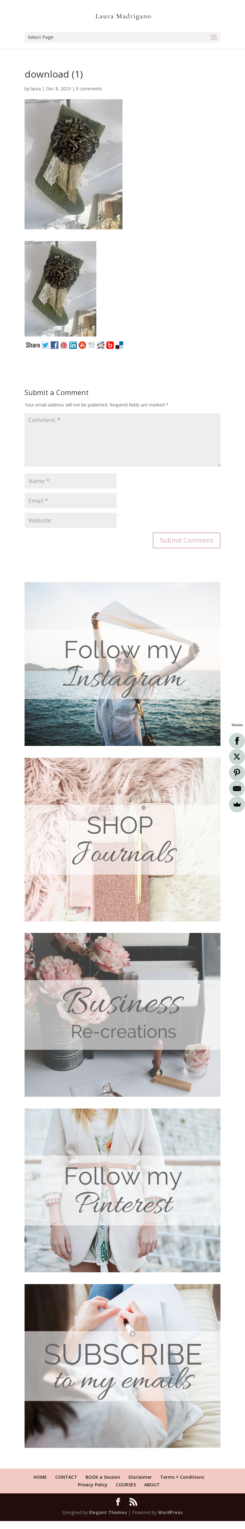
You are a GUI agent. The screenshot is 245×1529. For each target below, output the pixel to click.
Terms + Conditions (182, 1477)
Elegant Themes (108, 1512)
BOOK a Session (102, 1477)
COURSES (126, 1485)
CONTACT (66, 1477)
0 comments (89, 89)
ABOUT (152, 1485)
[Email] (237, 788)
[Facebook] (237, 741)
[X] (237, 757)
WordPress (170, 1512)
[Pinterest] (237, 773)
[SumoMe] (237, 804)
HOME (40, 1477)
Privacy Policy (93, 1485)
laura (36, 89)
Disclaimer (140, 1477)
